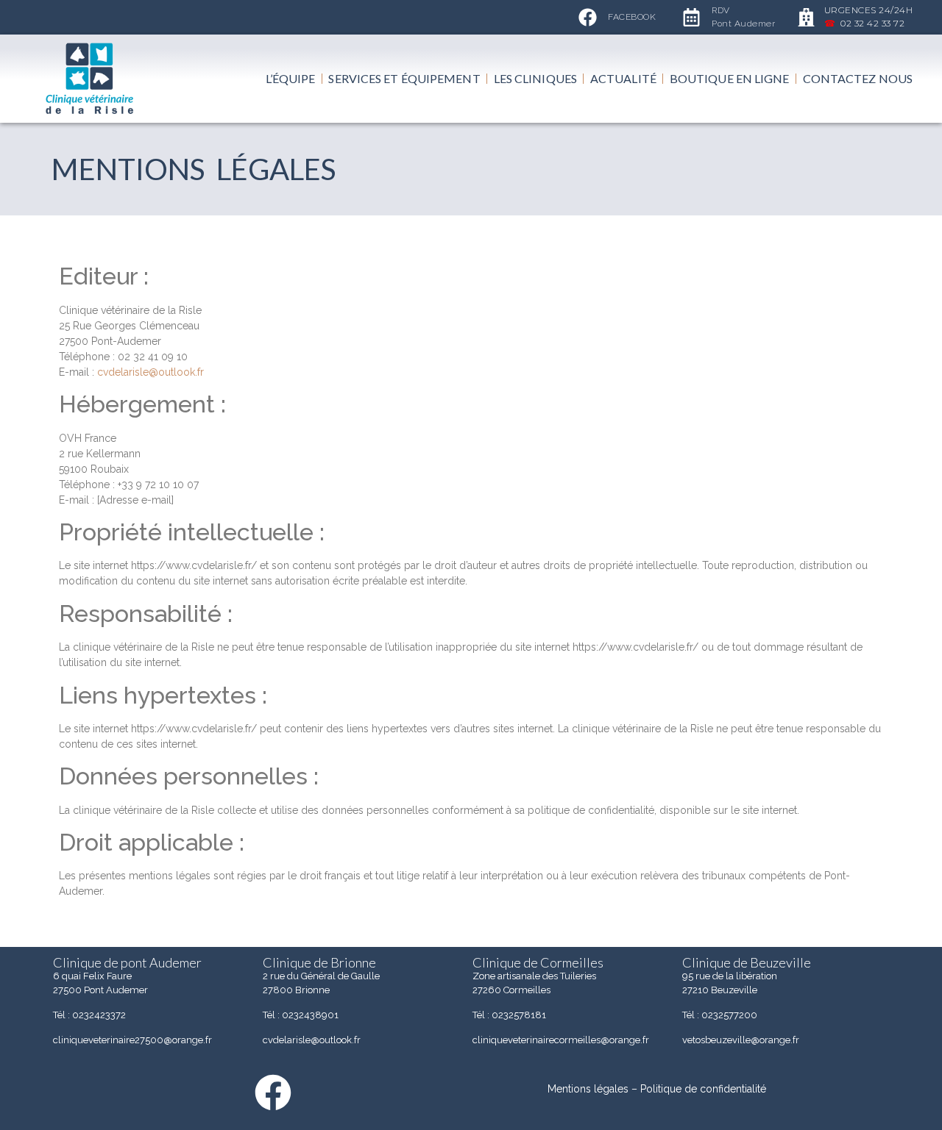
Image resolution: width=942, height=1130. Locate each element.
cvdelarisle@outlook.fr (150, 372)
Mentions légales (588, 1089)
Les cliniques (535, 78)
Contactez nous (858, 78)
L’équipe (291, 78)
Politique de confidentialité (703, 1089)
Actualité (623, 78)
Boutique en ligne (730, 78)
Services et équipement (404, 78)
